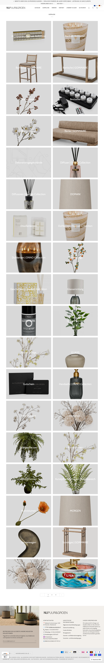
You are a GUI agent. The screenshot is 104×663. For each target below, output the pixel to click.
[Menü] (8, 653)
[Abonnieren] (35, 639)
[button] (46, 6)
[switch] (5, 657)
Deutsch (59, 1)
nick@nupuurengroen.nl (55, 625)
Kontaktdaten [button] (48, 618)
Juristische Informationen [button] (68, 619)
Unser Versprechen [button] (90, 618)
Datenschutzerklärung (68, 625)
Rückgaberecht (67, 631)
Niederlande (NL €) (47, 1)
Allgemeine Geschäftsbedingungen (71, 623)
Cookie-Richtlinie (67, 628)
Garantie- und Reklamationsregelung (72, 633)
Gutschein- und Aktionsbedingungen (72, 636)
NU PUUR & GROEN (10, 655)
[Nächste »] (61, 593)
